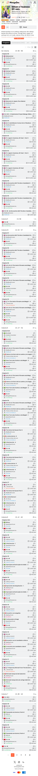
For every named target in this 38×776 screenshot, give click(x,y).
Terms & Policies (19, 769)
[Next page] (32, 47)
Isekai (3, 21)
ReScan (8, 682)
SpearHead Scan (10, 362)
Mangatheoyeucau (11, 64)
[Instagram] (19, 762)
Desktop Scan (9, 588)
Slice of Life (15, 21)
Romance (12, 20)
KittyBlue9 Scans (10, 58)
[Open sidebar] (3, 2)
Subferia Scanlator (11, 288)
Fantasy (8, 21)
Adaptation (22, 21)
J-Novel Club (9, 303)
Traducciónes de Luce (12, 356)
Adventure (24, 20)
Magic (30, 20)
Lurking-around (10, 539)
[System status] (23, 762)
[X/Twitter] (15, 762)
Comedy (18, 20)
